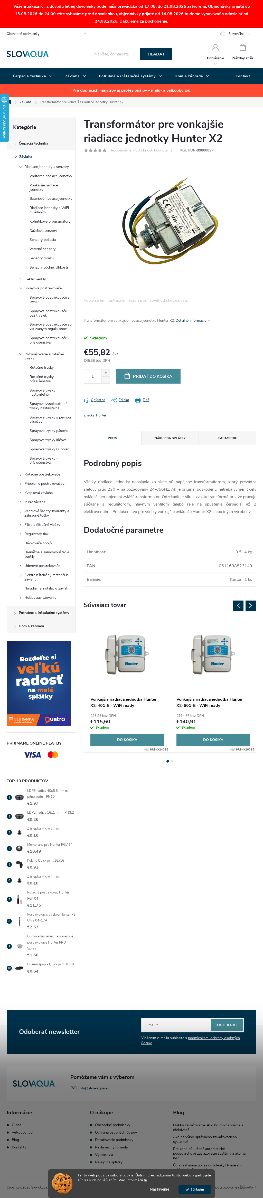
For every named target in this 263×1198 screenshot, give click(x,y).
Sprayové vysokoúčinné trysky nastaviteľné (48, 406)
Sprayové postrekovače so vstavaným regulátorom (51, 326)
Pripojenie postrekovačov (44, 483)
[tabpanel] (127, 686)
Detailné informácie (191, 320)
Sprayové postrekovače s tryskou (50, 299)
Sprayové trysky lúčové (48, 440)
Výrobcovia (104, 1155)
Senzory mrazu (42, 258)
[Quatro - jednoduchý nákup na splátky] (41, 683)
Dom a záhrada (31, 626)
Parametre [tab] (227, 438)
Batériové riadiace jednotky (51, 198)
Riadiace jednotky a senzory (46, 166)
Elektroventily (35, 279)
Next (251, 606)
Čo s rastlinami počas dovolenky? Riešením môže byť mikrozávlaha (207, 1167)
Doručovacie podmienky (114, 1140)
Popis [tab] (112, 438)
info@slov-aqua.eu (94, 1088)
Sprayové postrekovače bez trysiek (48, 313)
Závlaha (25, 156)
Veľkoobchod (22, 1132)
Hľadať (156, 54)
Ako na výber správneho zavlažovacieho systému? (205, 1139)
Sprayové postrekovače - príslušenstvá (49, 340)
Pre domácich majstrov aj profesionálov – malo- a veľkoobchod (131, 90)
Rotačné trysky (42, 367)
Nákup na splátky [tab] (170, 438)
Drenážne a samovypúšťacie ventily (46, 554)
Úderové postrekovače (42, 565)
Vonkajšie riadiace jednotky (44, 187)
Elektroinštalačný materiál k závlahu (46, 577)
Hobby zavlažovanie (40, 597)
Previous (238, 606)
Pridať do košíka (152, 376)
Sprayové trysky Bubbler (49, 449)
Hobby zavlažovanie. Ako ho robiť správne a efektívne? (208, 1127)
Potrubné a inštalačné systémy (44, 612)
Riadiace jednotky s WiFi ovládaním (49, 210)
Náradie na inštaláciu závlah (46, 588)
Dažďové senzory (43, 230)
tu (145, 1180)
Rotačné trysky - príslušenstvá (43, 379)
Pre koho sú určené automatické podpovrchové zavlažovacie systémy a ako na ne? (209, 1153)
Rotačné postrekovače (42, 474)
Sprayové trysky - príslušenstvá (44, 460)
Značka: (95, 415)
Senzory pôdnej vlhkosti (49, 267)
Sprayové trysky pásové (49, 430)
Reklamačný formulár (112, 1147)
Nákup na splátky (109, 1162)
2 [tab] (172, 761)
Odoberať (227, 1025)
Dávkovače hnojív (38, 543)
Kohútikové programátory (50, 221)
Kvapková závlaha (38, 492)
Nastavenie (159, 1189)
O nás (16, 1125)
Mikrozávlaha (34, 502)
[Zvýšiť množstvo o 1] (105, 372)
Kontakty (19, 1147)
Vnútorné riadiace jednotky (51, 176)
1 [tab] (167, 761)
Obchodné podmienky (23, 34)
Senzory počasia (43, 239)
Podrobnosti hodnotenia (152, 150)
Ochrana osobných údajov (116, 1132)
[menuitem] (33, 76)
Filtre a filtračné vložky (42, 524)
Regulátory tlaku (37, 533)
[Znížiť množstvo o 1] (105, 379)
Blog (15, 1140)
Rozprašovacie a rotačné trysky (44, 356)
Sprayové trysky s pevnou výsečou (50, 419)
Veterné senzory (42, 248)
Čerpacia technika (33, 143)
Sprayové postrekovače (43, 288)
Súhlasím (197, 1189)
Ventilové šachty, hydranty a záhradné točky (46, 513)
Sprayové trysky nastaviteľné (42, 392)
